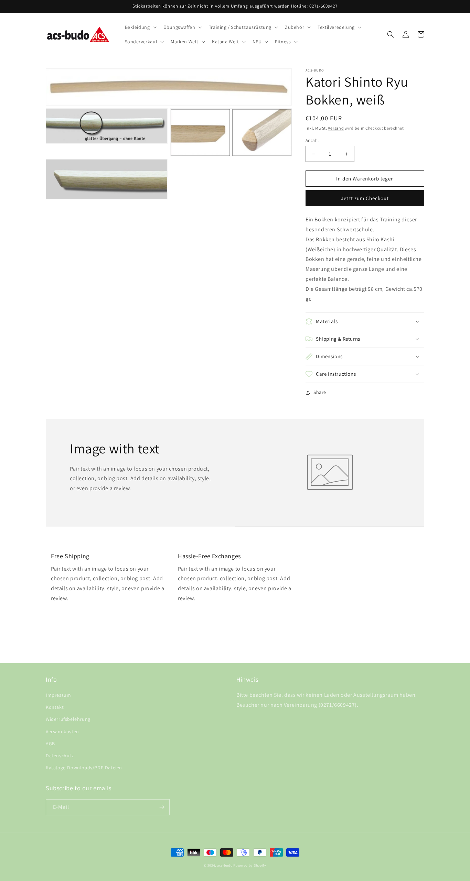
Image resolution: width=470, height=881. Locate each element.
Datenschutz (60, 755)
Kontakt (55, 707)
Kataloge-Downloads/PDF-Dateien (84, 767)
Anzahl (312, 140)
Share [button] (319, 392)
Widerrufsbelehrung (68, 719)
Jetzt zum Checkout (365, 198)
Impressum (58, 695)
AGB (50, 743)
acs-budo (225, 865)
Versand (336, 128)
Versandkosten (62, 731)
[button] (140, 27)
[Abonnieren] (161, 807)
